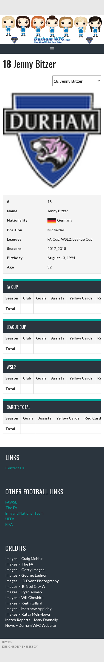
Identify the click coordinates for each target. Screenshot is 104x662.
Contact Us (15, 468)
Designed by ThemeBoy (20, 646)
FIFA (9, 524)
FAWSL (11, 502)
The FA (11, 507)
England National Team (24, 513)
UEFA (9, 519)
